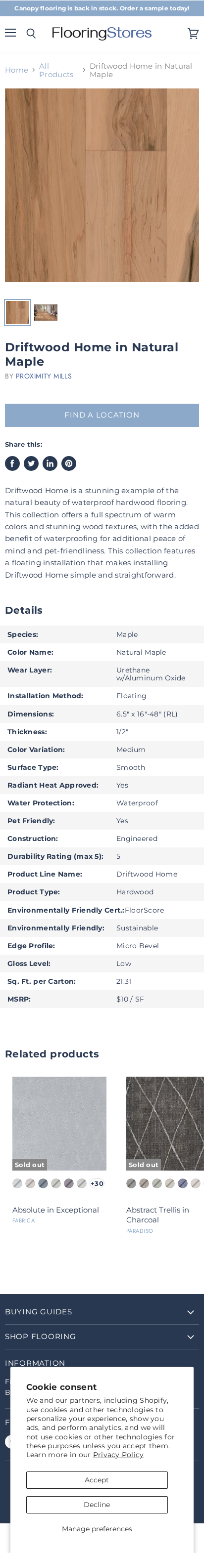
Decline (97, 1504)
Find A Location (101, 415)
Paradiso (139, 1231)
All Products (56, 70)
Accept (97, 1479)
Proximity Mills (44, 376)
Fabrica (23, 1220)
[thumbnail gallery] (17, 312)
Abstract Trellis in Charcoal (157, 1214)
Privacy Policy (118, 1454)
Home (16, 70)
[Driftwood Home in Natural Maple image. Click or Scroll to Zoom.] (102, 190)
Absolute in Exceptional (55, 1210)
